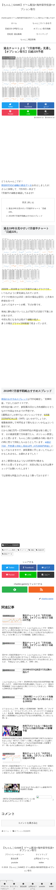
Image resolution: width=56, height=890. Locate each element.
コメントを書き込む (28, 823)
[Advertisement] (28, 148)
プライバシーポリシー (14, 854)
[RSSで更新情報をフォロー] (41, 590)
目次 (24, 202)
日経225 (41, 550)
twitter (41, 862)
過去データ (8, 554)
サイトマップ (41, 854)
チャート (23, 550)
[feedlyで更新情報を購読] (14, 590)
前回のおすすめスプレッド (14, 399)
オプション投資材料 (11, 545)
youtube (14, 862)
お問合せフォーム (41, 858)
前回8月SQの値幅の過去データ (16, 185)
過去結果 (14, 858)
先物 (32, 550)
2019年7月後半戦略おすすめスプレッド (26, 216)
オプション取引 (9, 550)
